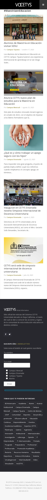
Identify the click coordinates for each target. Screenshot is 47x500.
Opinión (31, 437)
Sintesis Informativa (22, 456)
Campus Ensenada (14, 159)
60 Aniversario (10, 403)
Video (35, 460)
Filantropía (9, 430)
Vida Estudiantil (24, 460)
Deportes (26, 415)
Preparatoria (20, 445)
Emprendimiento (19, 422)
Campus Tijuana (13, 50)
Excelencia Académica (13, 426)
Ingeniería (28, 430)
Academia (22, 403)
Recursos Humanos (21, 452)
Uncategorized (10, 460)
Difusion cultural (21, 418)
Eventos (32, 422)
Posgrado (8, 445)
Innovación (9, 433)
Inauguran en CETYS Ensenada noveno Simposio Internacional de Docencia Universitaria (22, 210)
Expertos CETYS (30, 426)
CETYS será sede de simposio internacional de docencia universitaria (19, 268)
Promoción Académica (25, 448)
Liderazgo (21, 437)
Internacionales (34, 433)
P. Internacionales (24, 441)
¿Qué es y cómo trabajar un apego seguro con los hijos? (22, 154)
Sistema (36, 456)
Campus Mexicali (13, 107)
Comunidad (16, 415)
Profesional (32, 445)
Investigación (10, 437)
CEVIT (7, 415)
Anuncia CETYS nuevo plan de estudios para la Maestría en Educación (19, 100)
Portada (36, 441)
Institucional (20, 433)
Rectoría (8, 452)
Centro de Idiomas (35, 411)
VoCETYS (19, 463)
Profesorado (10, 448)
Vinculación (9, 463)
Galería (18, 430)
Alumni (31, 403)
